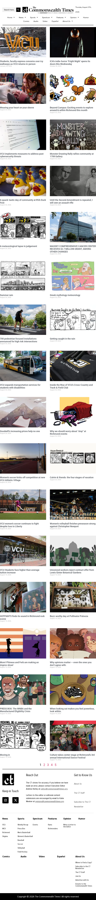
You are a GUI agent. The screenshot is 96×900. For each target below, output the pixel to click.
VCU (4, 824)
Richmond (6, 832)
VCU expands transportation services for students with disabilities (20, 386)
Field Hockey (22, 852)
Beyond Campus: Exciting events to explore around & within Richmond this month (71, 109)
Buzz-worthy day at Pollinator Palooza (69, 616)
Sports (33, 17)
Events (35, 824)
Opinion (73, 17)
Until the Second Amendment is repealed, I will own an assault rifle (71, 201)
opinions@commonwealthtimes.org (49, 801)
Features (60, 17)
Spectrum (46, 17)
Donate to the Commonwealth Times (83, 885)
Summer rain (6, 295)
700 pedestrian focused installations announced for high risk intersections (18, 340)
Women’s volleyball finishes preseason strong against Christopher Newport (73, 525)
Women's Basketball (25, 836)
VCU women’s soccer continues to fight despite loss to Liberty (19, 525)
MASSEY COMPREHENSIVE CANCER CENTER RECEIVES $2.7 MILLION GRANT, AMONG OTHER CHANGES (73, 249)
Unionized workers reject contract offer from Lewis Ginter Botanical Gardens (72, 571)
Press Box (21, 828)
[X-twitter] (15, 800)
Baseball (21, 840)
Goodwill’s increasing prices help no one (20, 431)
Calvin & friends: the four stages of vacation (72, 477)
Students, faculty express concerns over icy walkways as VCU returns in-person (21, 62)
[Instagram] (5, 800)
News (21, 17)
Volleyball (21, 848)
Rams (50, 824)
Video (45, 21)
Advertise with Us (82, 880)
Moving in (5, 755)
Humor (86, 17)
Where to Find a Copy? (83, 862)
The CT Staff (79, 792)
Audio (36, 21)
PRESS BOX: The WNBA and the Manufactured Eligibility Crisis (16, 710)
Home (9, 17)
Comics (26, 21)
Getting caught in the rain (62, 338)
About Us (66, 21)
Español (55, 21)
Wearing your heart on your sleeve (17, 107)
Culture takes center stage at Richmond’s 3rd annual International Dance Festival (72, 756)
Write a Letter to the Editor (69, 825)
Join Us (78, 876)
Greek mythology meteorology (65, 295)
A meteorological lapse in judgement (18, 246)
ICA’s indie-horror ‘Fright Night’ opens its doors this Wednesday (70, 62)
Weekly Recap (23, 824)
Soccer (20, 844)
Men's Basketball (24, 832)
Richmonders (53, 828)
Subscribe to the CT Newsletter (82, 867)
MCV (4, 828)
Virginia (5, 836)
